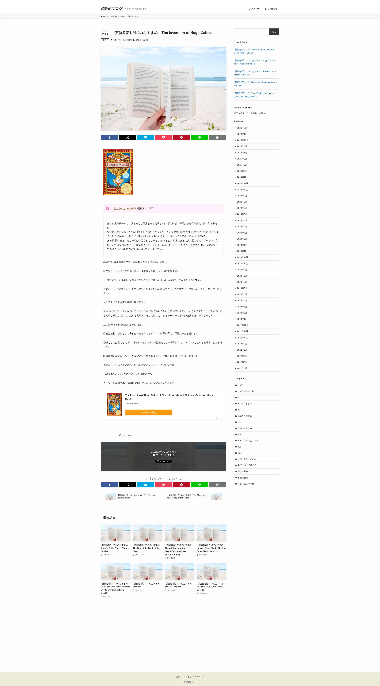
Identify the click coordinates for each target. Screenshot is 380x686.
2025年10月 (242, 140)
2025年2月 (242, 171)
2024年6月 (242, 214)
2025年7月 (242, 152)
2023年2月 (242, 313)
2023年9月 (242, 269)
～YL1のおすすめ (246, 391)
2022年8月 (242, 350)
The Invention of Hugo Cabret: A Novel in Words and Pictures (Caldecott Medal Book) (169, 397)
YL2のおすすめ (245, 403)
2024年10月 (242, 189)
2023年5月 (242, 294)
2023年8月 (242, 276)
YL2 (239, 397)
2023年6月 (242, 288)
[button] (109, 137)
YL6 (239, 447)
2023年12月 (242, 251)
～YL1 (240, 385)
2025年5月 (242, 159)
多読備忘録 (243, 477)
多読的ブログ (112, 8)
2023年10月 (242, 263)
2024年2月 (242, 239)
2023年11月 (242, 257)
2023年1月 (242, 319)
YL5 (239, 434)
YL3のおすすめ (245, 416)
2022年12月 (242, 325)
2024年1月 (242, 245)
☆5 (115, 40)
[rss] (273, 1)
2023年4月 (242, 300)
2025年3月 (242, 165)
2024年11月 (242, 183)
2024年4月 (242, 226)
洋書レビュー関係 (246, 483)
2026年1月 (242, 134)
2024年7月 (242, 208)
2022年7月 (242, 356)
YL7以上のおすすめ (247, 459)
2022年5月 (242, 368)
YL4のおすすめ (111, 435)
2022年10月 (242, 337)
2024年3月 (242, 233)
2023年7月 (242, 282)
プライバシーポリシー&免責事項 (190, 677)
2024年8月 (242, 202)
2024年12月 (242, 177)
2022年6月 (242, 362)
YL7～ (240, 453)
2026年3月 (242, 128)
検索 (274, 32)
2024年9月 (242, 195)
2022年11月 (242, 331)
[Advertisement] (163, 637)
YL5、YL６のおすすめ (248, 440)
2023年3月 (242, 306)
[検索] (277, 1)
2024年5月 (242, 220)
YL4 (119, 40)
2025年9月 (242, 146)
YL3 (239, 410)
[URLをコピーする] (217, 137)
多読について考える (247, 465)
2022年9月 (242, 343)
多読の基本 (243, 471)
